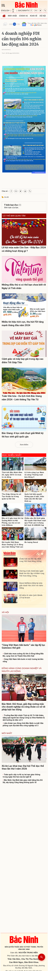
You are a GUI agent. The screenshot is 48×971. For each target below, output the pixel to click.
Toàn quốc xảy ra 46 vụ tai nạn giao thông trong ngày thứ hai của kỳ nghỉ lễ (21, 775)
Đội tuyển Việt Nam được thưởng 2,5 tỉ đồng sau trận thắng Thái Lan (12, 544)
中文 (13, 10)
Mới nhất (12, 16)
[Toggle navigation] (4, 5)
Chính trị (23, 16)
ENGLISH (5, 11)
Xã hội (42, 16)
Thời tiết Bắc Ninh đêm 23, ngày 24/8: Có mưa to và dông (12, 474)
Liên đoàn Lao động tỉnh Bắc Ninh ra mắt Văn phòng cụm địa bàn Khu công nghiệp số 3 (23, 724)
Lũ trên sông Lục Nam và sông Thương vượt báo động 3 (34, 474)
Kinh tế (33, 16)
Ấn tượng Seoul (31, 542)
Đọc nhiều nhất (12, 455)
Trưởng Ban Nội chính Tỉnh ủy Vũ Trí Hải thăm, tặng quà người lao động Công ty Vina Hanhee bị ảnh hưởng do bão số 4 (24, 717)
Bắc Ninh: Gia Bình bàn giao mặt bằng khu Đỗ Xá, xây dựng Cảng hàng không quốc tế (23, 781)
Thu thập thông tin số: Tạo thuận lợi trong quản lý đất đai (12, 496)
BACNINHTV (23, 11)
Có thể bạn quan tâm (14, 216)
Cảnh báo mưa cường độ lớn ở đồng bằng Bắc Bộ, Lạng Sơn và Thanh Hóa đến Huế (23, 655)
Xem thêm (24, 445)
